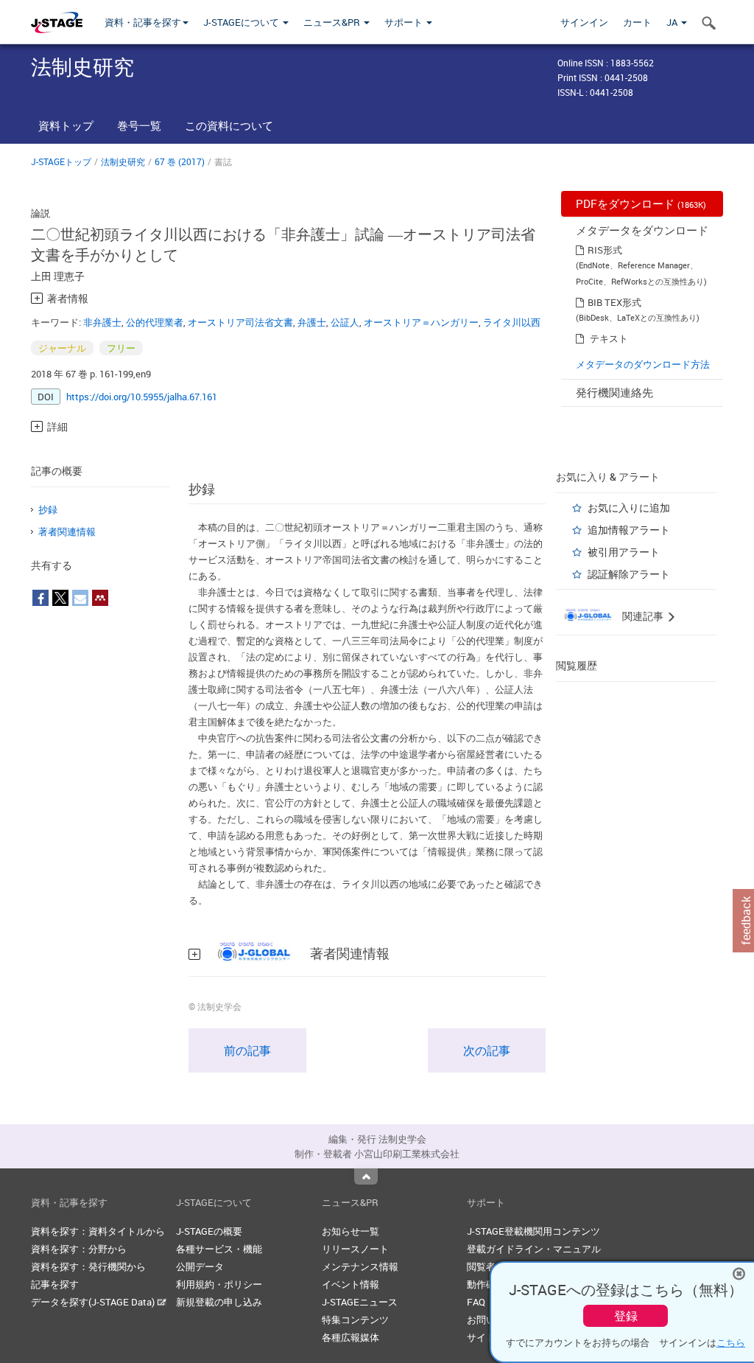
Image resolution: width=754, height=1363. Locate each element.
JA (673, 22)
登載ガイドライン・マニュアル (534, 1248)
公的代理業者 (154, 322)
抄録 (47, 509)
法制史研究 (123, 161)
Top (366, 1176)
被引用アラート (624, 552)
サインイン (584, 22)
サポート (404, 22)
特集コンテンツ (355, 1319)
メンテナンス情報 (360, 1266)
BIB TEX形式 (614, 302)
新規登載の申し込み (219, 1301)
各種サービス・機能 (219, 1248)
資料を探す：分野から (79, 1248)
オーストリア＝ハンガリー (421, 322)
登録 (626, 1316)
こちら (730, 1342)
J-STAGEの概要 (209, 1231)
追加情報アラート (629, 530)
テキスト (609, 338)
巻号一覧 (139, 125)
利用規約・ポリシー (219, 1284)
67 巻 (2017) (180, 161)
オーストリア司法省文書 (240, 322)
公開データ (200, 1266)
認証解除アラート (629, 574)
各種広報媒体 (350, 1337)
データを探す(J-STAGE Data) (94, 1301)
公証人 (345, 322)
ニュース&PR (332, 22)
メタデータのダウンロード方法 (643, 364)
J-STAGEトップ (61, 161)
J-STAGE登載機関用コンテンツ (533, 1231)
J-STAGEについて (242, 22)
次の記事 (486, 1050)
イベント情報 (350, 1284)
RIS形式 (605, 250)
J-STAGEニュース (360, 1301)
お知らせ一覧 (350, 1231)
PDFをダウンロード (641, 203)
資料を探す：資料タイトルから (98, 1231)
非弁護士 (102, 322)
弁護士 (311, 322)
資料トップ (66, 125)
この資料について (229, 125)
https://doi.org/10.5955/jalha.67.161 (141, 396)
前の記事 (247, 1050)
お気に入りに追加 (629, 508)
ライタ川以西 (511, 322)
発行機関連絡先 (614, 392)
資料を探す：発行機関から (88, 1266)
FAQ (476, 1301)
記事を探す (55, 1284)
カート (637, 22)
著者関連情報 (67, 531)
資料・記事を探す (143, 22)
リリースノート (355, 1248)
